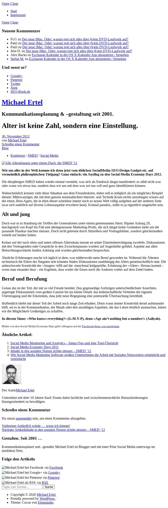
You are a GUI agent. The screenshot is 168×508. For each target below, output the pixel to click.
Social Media (49, 155)
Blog (5, 148)
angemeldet (24, 418)
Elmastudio (45, 502)
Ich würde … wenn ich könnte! (36, 426)
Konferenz (17, 155)
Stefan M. (17, 59)
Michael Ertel (22, 102)
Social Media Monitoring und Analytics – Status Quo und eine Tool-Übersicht (64, 343)
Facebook (56, 467)
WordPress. (47, 498)
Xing (14, 88)
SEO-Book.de (20, 91)
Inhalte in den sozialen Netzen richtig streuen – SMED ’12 (50, 351)
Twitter (15, 84)
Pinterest (16, 80)
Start (13, 11)
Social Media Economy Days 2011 (34, 347)
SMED (33, 155)
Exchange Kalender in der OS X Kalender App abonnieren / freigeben (80, 55)
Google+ (16, 76)
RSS (45, 482)
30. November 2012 (16, 136)
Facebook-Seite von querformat (100, 326)
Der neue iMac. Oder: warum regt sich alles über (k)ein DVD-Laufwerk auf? (75, 39)
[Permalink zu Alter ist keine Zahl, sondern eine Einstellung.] (39, 163)
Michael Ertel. (46, 494)
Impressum (18, 15)
